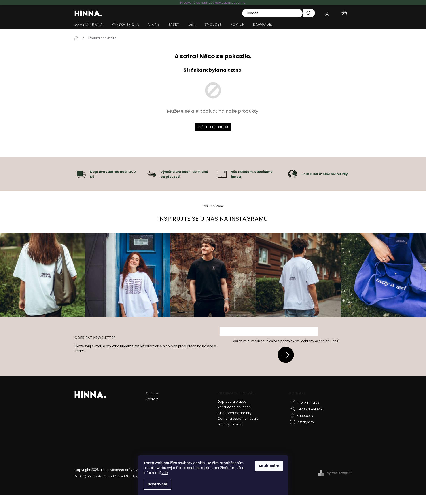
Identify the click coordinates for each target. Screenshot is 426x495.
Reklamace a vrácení (235, 407)
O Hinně (152, 393)
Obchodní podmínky (235, 413)
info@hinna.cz (308, 402)
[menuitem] (88, 24)
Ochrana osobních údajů (238, 418)
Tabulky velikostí (231, 424)
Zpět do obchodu (213, 127)
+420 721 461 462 (309, 409)
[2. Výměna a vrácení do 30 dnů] (151, 174)
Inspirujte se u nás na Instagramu (213, 219)
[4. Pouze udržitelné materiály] (292, 174)
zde (165, 472)
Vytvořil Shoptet (339, 473)
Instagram (305, 422)
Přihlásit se (287, 355)
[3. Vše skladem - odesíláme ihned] (222, 174)
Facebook (305, 415)
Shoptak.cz (133, 476)
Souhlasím (269, 465)
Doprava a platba (232, 401)
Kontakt (152, 399)
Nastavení (157, 484)
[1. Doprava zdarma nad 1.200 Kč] (81, 174)
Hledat (309, 13)
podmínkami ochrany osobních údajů (309, 341)
